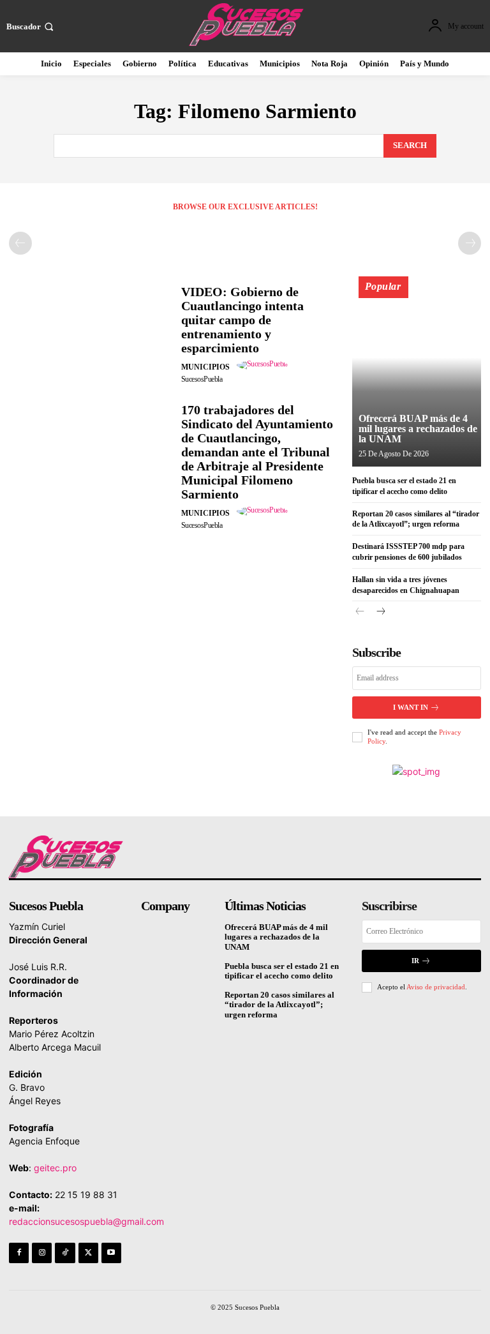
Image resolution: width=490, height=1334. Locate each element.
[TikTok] (65, 1253)
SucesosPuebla (202, 379)
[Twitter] (88, 1253)
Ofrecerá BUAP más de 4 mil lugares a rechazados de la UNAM (418, 428)
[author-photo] (264, 365)
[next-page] (381, 612)
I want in (410, 707)
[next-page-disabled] (469, 243)
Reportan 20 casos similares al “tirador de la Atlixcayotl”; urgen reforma (279, 1004)
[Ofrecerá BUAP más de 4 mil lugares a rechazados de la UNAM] (416, 377)
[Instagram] (42, 1253)
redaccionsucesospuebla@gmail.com (86, 1221)
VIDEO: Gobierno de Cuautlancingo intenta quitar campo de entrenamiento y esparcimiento (242, 320)
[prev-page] (20, 243)
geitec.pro (55, 1167)
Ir (415, 960)
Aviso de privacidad (435, 987)
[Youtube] (111, 1253)
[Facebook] (19, 1253)
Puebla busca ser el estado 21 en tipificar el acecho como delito (282, 971)
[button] (31, 26)
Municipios (205, 367)
